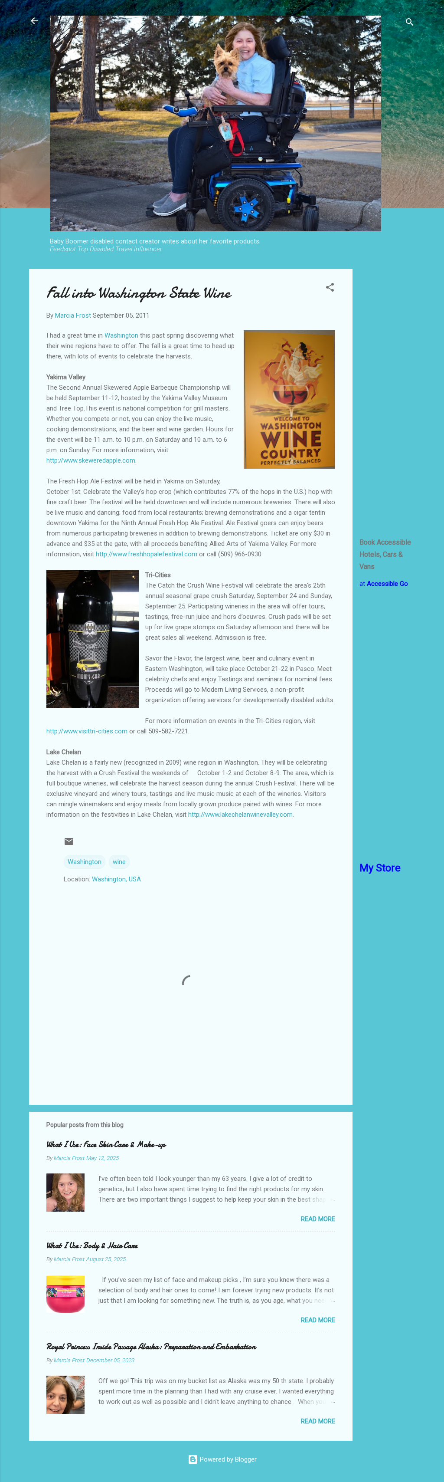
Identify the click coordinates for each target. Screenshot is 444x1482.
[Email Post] (69, 844)
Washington (122, 335)
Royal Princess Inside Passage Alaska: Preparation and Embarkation (150, 1346)
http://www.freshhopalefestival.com (146, 554)
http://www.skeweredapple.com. (91, 460)
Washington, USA (116, 879)
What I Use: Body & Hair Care (91, 1245)
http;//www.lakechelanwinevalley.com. (241, 814)
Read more (318, 1219)
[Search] (410, 23)
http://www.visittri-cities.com (86, 731)
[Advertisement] (387, 399)
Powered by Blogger (227, 1459)
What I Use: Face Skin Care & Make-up (105, 1144)
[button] (330, 289)
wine (119, 862)
